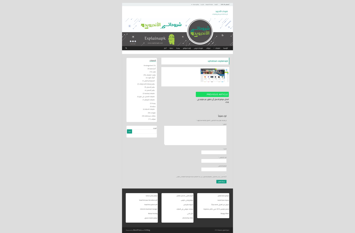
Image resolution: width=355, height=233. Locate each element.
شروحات (153, 112)
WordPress (137, 230)
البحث (154, 128)
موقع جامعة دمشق (150, 217)
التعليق (224, 124)
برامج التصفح (151, 90)
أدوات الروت (151, 77)
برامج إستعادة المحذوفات (147, 84)
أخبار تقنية (152, 68)
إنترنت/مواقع (187, 48)
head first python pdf (150, 204)
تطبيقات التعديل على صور (147, 96)
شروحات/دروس (198, 48)
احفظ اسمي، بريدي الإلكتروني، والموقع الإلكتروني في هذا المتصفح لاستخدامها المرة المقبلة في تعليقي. (201, 177)
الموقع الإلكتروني (222, 166)
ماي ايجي (190, 213)
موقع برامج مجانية (151, 195)
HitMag (147, 230)
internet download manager (148, 209)
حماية (171, 48)
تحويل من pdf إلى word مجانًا (220, 204)
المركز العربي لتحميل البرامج (185, 195)
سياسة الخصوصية (209, 4)
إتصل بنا (202, 4)
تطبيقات (217, 48)
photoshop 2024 (188, 217)
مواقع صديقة (196, 4)
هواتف (208, 48)
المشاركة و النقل (149, 80)
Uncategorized (148, 65)
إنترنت (153, 71)
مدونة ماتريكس (188, 204)
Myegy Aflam (225, 213)
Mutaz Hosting (152, 213)
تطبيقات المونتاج (149, 99)
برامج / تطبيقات (150, 75)
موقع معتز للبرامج (223, 195)
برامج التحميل (151, 87)
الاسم (224, 149)
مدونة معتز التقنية (223, 200)
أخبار (165, 48)
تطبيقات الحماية (150, 109)
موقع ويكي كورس (187, 200)
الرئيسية (216, 4)
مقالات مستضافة (150, 116)
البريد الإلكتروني (222, 157)
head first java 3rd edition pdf (148, 200)
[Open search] (126, 48)
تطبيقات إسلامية (150, 93)
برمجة (178, 48)
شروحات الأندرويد (221, 11)
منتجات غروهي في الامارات (184, 209)
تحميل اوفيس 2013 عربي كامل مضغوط (216, 209)
